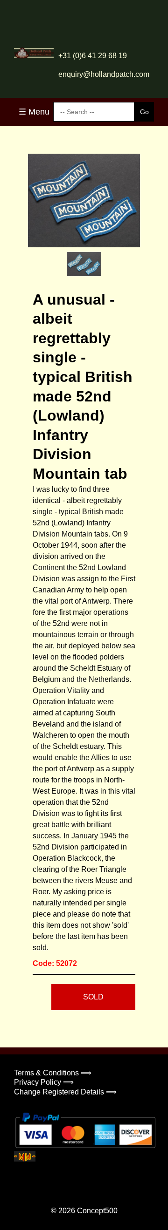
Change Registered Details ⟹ (65, 1092)
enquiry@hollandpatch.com (103, 74)
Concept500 (97, 1211)
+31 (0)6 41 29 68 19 (92, 56)
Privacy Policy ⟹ (44, 1082)
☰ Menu (34, 111)
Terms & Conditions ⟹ (52, 1073)
